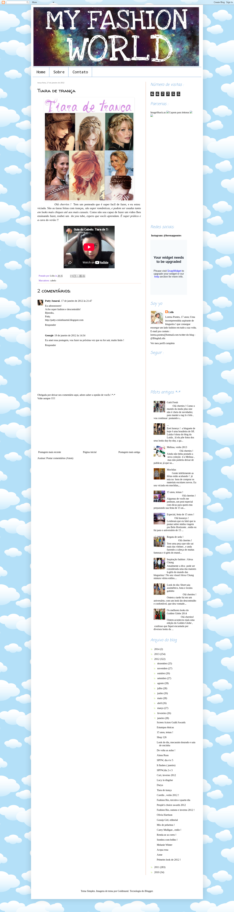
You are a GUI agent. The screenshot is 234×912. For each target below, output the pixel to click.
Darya (160, 785)
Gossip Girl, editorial (167, 820)
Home (40, 71)
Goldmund (123, 891)
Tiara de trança (164, 790)
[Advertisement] (89, 425)
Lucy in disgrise (165, 780)
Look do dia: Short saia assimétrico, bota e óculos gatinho (179, 588)
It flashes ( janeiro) (166, 765)
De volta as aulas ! (166, 750)
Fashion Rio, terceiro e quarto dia (173, 800)
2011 (157, 867)
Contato (80, 71)
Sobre (58, 71)
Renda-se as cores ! (166, 834)
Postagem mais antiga (129, 452)
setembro (162, 678)
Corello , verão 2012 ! (168, 795)
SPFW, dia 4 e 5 (165, 760)
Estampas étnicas (165, 727)
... (168, 424)
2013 (157, 654)
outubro (161, 673)
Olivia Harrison (164, 815)
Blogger (149, 891)
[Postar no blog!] (74, 276)
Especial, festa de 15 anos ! (180, 514)
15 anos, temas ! (175, 492)
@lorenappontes (172, 235)
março (160, 708)
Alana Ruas (163, 755)
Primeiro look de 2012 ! (169, 859)
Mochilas (171, 469)
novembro (162, 668)
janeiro (161, 718)
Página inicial (89, 452)
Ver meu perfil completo (162, 343)
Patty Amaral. (52, 300)
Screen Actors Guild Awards (171, 722)
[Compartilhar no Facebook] (80, 276)
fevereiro (162, 713)
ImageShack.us (158, 112)
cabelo (53, 280)
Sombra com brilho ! (167, 839)
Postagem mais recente (49, 452)
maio (160, 698)
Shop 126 (162, 737)
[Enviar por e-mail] (71, 276)
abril (159, 703)
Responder (50, 325)
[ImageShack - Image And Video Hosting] (191, 112)
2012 (157, 659)
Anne (159, 854)
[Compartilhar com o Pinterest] (83, 276)
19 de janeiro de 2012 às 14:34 (69, 335)
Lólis (171, 312)
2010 (157, 872)
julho (160, 688)
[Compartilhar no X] (77, 276)
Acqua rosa (162, 849)
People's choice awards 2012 (171, 805)
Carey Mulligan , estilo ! (169, 829)
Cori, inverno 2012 (166, 775)
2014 (157, 649)
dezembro (162, 663)
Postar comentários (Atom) (59, 458)
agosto (160, 683)
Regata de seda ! (175, 537)
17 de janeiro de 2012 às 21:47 (76, 300)
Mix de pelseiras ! (166, 825)
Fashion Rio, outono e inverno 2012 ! (176, 810)
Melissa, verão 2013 (177, 447)
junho (160, 693)
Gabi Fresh (172, 402)
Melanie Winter (164, 844)
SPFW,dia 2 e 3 (165, 770)
